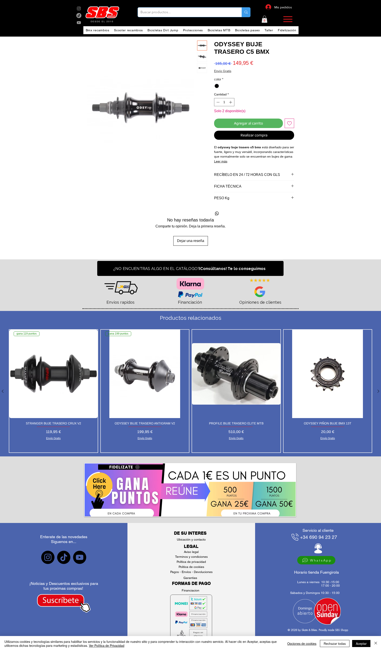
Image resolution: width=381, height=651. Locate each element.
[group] (190, 391)
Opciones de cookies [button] (301, 643)
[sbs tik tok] (78, 15)
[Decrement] (217, 102)
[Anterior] (2, 391)
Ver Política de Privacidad (106, 645)
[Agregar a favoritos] (289, 123)
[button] (264, 19)
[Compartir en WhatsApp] (217, 213)
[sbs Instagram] (78, 8)
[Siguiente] (378, 391)
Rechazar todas (335, 643)
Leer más (220, 161)
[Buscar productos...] (246, 12)
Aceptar (361, 643)
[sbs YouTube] (78, 22)
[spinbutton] (224, 102)
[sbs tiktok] (63, 557)
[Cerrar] (375, 643)
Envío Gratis (222, 71)
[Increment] (231, 102)
